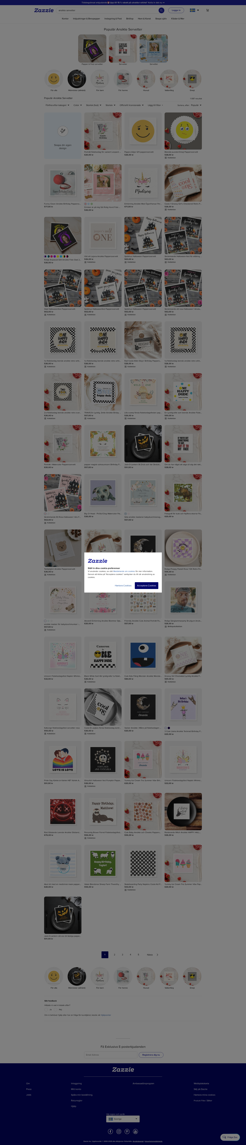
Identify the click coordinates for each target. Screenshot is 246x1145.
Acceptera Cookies (146, 585)
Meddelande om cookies (124, 571)
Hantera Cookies (123, 585)
